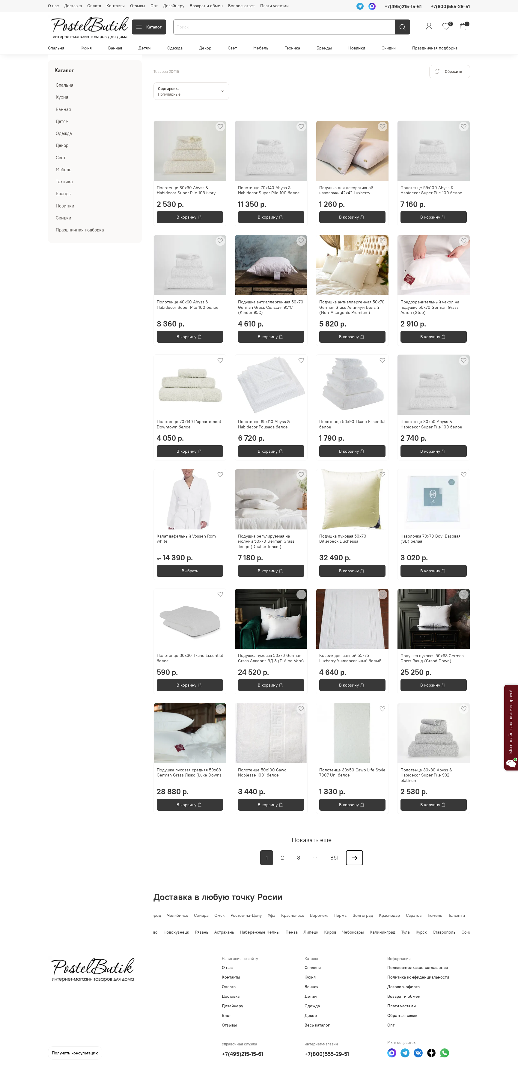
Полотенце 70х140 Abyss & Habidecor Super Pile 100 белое (269, 190)
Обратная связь (402, 1015)
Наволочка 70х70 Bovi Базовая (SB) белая (430, 538)
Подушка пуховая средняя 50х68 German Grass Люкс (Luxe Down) (189, 772)
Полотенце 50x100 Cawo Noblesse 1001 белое (262, 772)
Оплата (94, 5)
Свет (232, 48)
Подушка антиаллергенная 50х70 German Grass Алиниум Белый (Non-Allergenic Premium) (352, 307)
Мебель (260, 48)
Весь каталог (317, 1025)
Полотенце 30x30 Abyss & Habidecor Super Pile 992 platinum (426, 775)
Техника (292, 48)
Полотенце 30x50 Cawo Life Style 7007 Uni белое (352, 772)
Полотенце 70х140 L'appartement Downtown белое (189, 424)
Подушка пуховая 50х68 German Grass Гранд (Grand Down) (432, 658)
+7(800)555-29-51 (327, 1054)
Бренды (324, 48)
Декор (205, 48)
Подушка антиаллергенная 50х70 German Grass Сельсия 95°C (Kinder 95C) (270, 307)
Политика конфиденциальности (418, 977)
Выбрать (190, 571)
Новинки (356, 48)
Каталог (154, 27)
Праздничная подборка (434, 48)
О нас (53, 5)
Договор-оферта (403, 986)
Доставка (73, 5)
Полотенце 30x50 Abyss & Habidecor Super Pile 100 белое (431, 424)
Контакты (115, 5)
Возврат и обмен (206, 5)
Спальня (56, 48)
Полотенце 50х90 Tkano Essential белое (352, 424)
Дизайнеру (173, 5)
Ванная (115, 48)
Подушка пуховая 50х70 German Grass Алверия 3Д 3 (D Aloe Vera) (271, 658)
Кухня (86, 48)
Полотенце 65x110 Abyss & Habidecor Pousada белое (264, 424)
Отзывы (137, 5)
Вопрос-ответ (241, 5)
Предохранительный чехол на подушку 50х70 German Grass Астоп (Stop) (429, 307)
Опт (154, 5)
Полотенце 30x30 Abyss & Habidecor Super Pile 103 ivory (186, 190)
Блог (226, 1015)
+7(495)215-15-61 (242, 1054)
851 (334, 857)
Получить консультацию (75, 1053)
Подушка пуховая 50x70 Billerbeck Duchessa (342, 538)
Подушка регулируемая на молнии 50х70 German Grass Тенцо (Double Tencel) (266, 541)
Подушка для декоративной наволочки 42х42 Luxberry (346, 190)
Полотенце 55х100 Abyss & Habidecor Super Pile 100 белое (431, 190)
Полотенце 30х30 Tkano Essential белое (190, 658)
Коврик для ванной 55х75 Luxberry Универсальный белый (350, 658)
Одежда (175, 48)
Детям (144, 48)
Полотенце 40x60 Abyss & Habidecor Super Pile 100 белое (188, 304)
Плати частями (274, 5)
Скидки (389, 48)
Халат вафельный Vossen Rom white (186, 538)
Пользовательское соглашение (417, 967)
